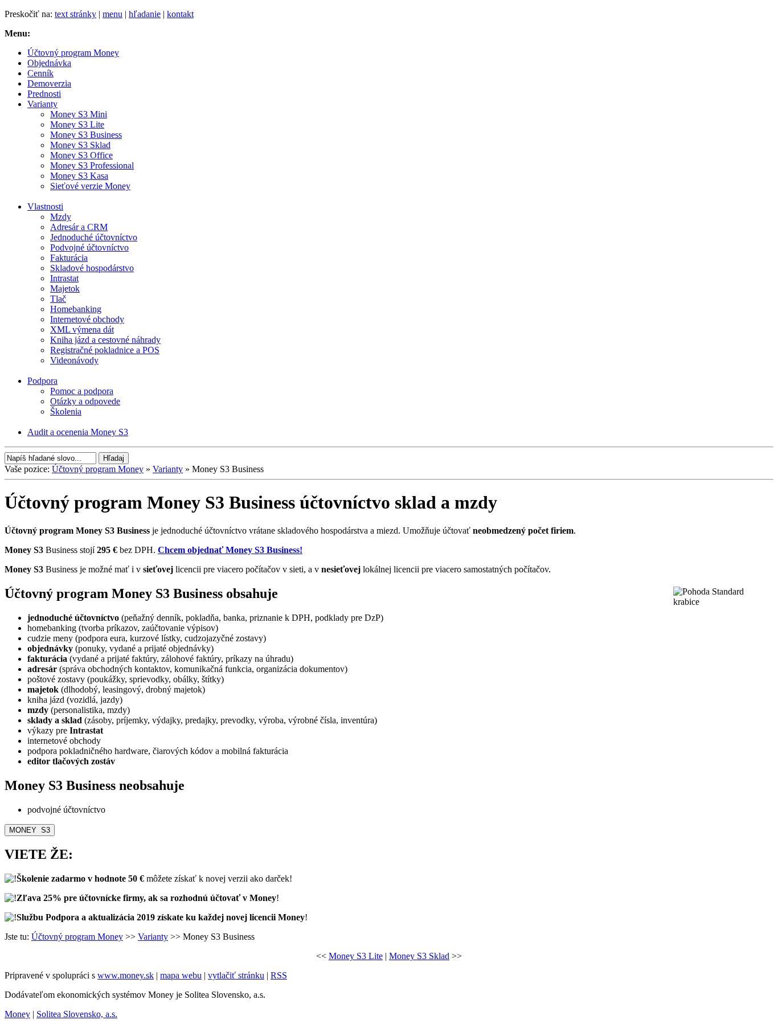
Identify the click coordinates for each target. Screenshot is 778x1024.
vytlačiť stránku (236, 975)
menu (112, 14)
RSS (279, 975)
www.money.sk (125, 975)
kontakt (180, 14)
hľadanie (145, 14)
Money (17, 1014)
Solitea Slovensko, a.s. (76, 1014)
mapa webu (181, 975)
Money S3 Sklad (419, 956)
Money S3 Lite (356, 956)
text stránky (75, 14)
